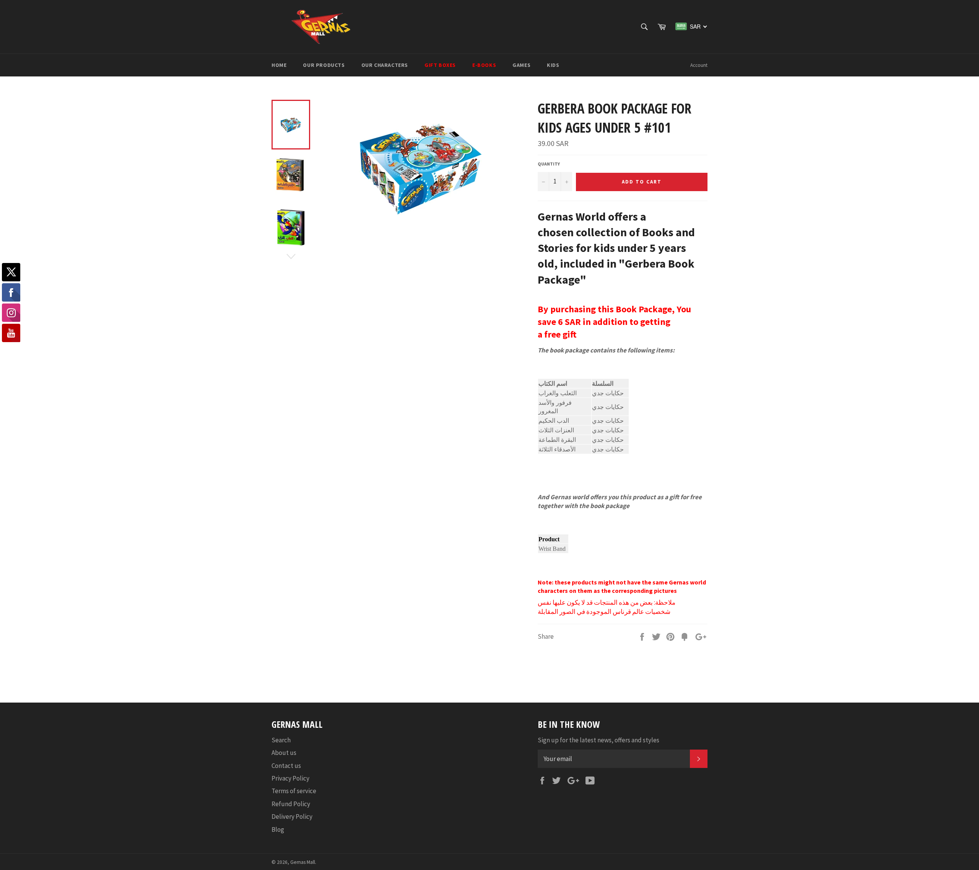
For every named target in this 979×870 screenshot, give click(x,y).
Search (281, 740)
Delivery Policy (292, 816)
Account (698, 65)
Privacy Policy (290, 778)
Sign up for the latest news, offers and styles (598, 740)
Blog (278, 829)
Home (279, 65)
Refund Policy (291, 804)
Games (521, 65)
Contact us (286, 765)
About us (284, 752)
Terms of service (294, 791)
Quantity (549, 164)
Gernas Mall (302, 862)
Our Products (324, 65)
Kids (553, 65)
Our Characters (384, 65)
